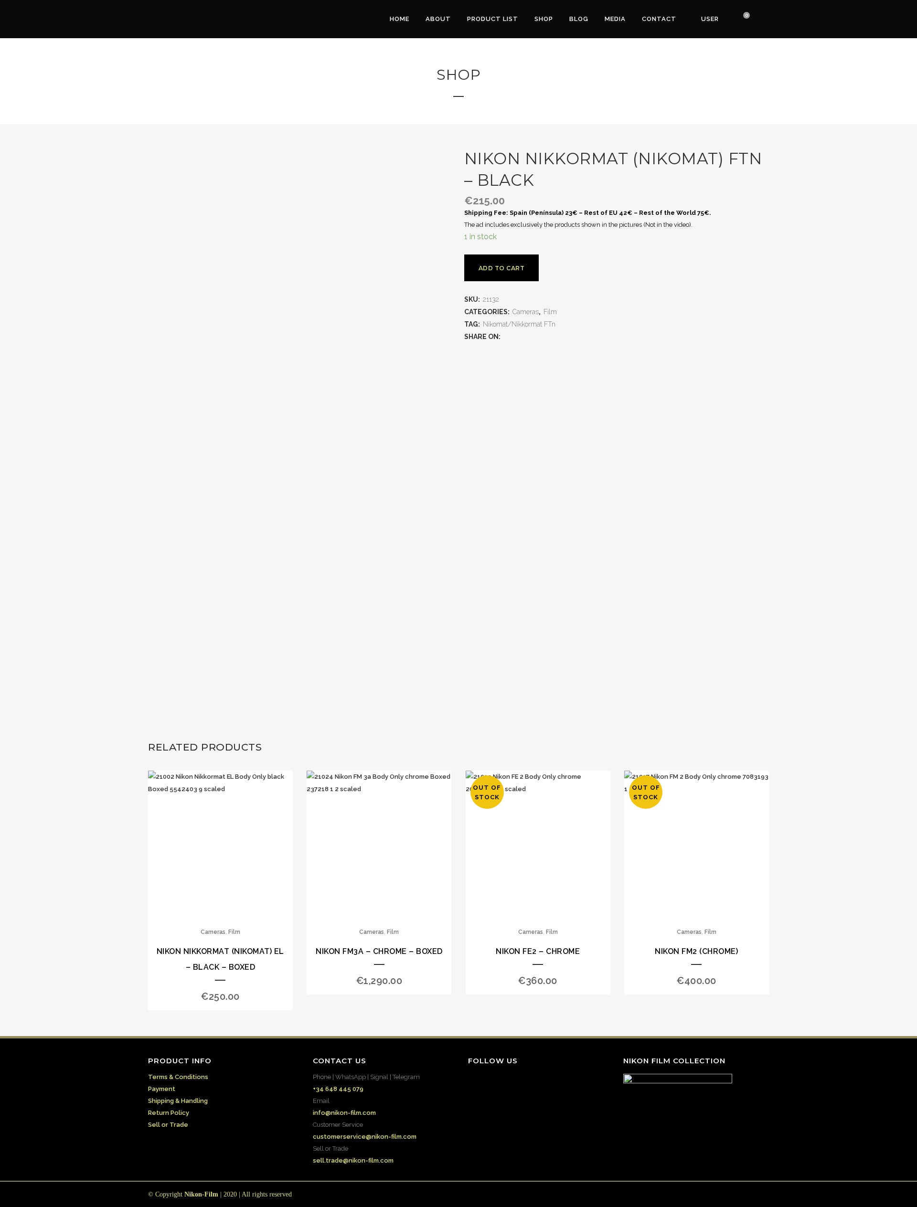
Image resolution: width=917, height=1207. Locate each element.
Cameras (525, 312)
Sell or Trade (168, 1124)
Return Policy (168, 1112)
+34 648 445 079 (338, 1088)
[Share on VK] (564, 336)
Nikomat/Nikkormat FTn (519, 324)
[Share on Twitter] (516, 336)
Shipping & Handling (178, 1100)
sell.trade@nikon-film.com (353, 1160)
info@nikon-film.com (344, 1112)
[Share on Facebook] (506, 336)
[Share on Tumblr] (545, 336)
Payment (161, 1088)
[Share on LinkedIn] (535, 336)
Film (550, 312)
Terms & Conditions (178, 1076)
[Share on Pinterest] (554, 336)
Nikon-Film (201, 1194)
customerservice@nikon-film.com (364, 1136)
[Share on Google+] (525, 336)
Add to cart (502, 268)
